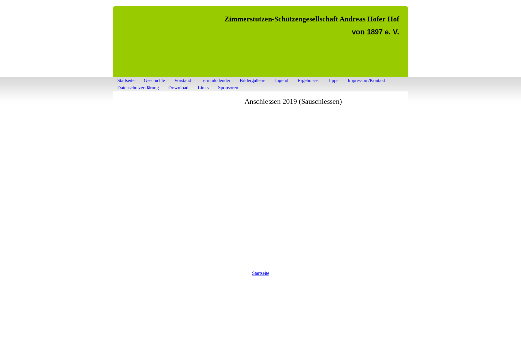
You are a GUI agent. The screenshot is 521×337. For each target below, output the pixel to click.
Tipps (333, 80)
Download (178, 87)
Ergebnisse (308, 80)
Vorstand (182, 80)
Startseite (125, 80)
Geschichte (154, 80)
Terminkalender (215, 80)
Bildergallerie (252, 80)
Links (203, 87)
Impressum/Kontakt (366, 80)
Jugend (281, 80)
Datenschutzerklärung (138, 87)
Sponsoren (228, 87)
